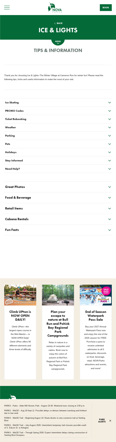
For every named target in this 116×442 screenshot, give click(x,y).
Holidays (10, 152)
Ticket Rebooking (15, 119)
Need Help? (12, 168)
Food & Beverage (18, 197)
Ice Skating (12, 102)
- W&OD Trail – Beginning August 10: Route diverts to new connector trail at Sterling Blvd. (44, 419)
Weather (10, 127)
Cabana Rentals (17, 219)
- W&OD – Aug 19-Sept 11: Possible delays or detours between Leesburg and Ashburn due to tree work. (45, 411)
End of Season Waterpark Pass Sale (95, 316)
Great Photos (15, 187)
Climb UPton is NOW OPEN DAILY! (20, 316)
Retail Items (14, 208)
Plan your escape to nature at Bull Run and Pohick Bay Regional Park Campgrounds (58, 324)
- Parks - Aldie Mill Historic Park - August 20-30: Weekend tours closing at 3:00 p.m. (44, 406)
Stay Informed (14, 160)
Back (60, 23)
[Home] (55, 7)
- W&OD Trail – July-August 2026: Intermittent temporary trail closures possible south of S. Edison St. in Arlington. (45, 426)
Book (106, 7)
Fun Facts (12, 230)
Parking (10, 135)
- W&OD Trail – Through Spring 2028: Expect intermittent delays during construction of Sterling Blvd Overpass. (45, 433)
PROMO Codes (14, 110)
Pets (7, 144)
